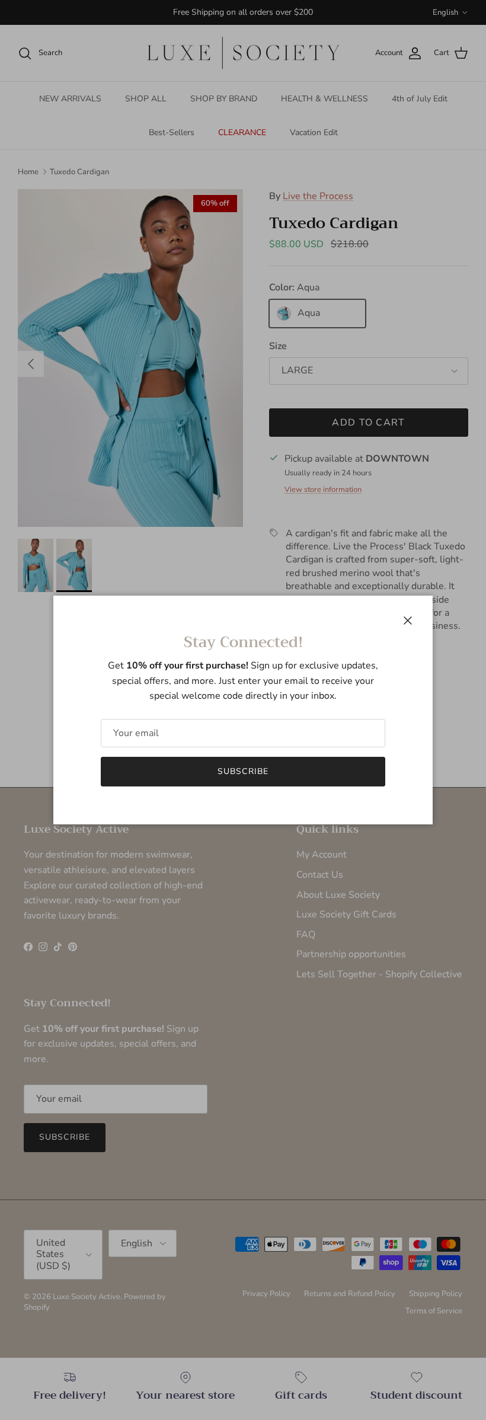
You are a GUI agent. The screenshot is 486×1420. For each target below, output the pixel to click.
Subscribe (243, 771)
